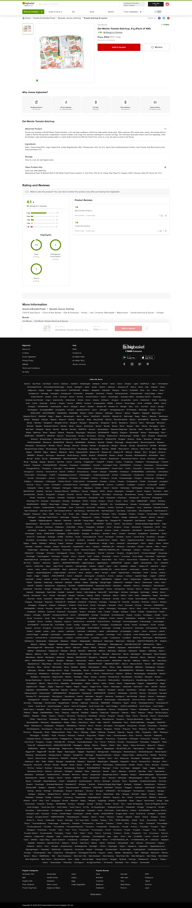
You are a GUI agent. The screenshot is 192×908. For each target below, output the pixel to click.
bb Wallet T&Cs (78, 360)
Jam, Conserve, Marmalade (103, 312)
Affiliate (25, 364)
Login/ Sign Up (155, 4)
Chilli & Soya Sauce (31, 312)
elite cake (124, 877)
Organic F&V (27, 881)
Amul (98, 874)
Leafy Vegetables (78, 884)
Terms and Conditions (31, 368)
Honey (85, 312)
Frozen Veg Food (29, 888)
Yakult (147, 881)
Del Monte (102, 24)
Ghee (73, 874)
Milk (23, 877)
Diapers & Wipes (53, 888)
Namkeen (51, 881)
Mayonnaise (123, 312)
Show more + (96, 894)
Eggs (73, 881)
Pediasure (149, 877)
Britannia (99, 884)
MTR (147, 874)
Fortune (148, 884)
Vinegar (160, 312)
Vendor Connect (79, 364)
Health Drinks (52, 877)
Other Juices (52, 884)
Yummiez (99, 881)
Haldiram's (100, 888)
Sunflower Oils (28, 874)
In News (25, 353)
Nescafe (124, 874)
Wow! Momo (125, 884)
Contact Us (76, 353)
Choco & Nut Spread (52, 312)
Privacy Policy (27, 360)
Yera (122, 881)
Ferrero (124, 888)
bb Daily (25, 372)
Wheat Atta (51, 874)
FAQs (74, 349)
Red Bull (99, 877)
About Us (26, 349)
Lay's (147, 888)
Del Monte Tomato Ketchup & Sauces (51, 321)
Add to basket (119, 47)
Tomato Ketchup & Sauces (142, 312)
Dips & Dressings (71, 312)
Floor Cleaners (28, 884)
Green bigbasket (29, 357)
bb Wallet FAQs (78, 357)
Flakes (74, 877)
